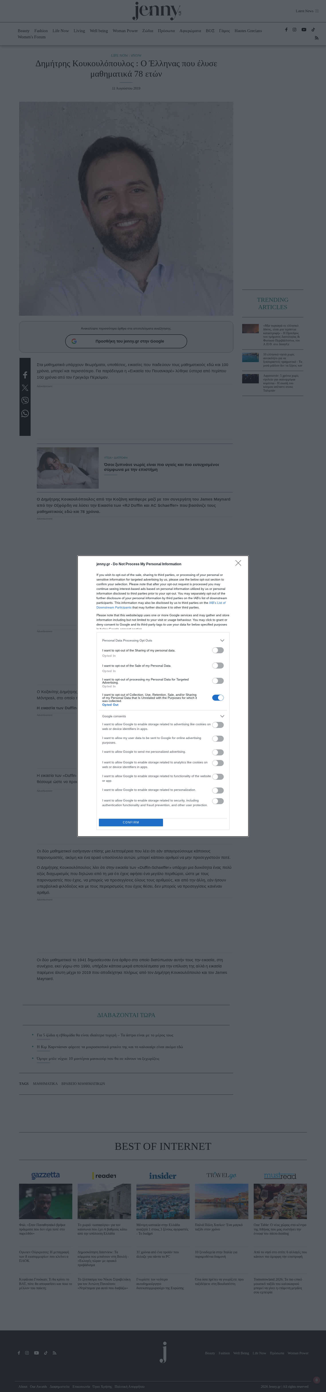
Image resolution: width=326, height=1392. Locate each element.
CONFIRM (131, 822)
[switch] (218, 650)
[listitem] (163, 640)
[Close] (240, 564)
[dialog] (163, 696)
